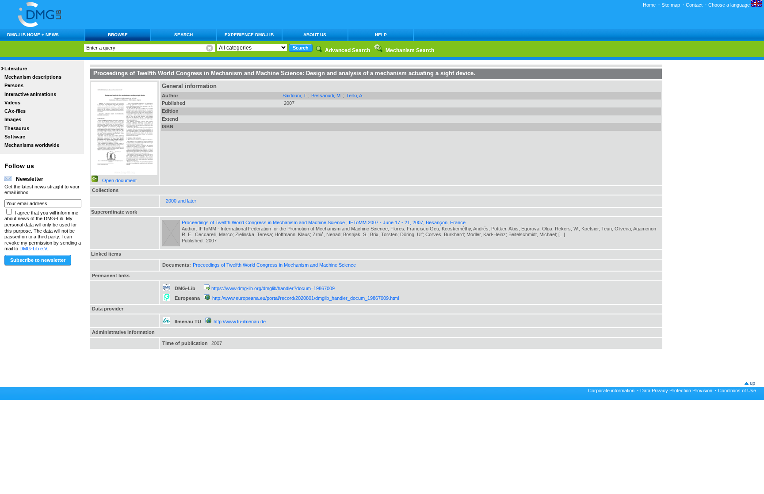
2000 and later (181, 200)
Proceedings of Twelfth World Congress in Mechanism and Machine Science (274, 265)
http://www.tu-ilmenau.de (240, 321)
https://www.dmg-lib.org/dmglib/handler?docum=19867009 (273, 288)
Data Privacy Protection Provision (676, 390)
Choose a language (729, 5)
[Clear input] (209, 48)
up (752, 383)
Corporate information (611, 390)
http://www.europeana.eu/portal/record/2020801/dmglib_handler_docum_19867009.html (305, 298)
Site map (670, 5)
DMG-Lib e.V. (33, 248)
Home (649, 5)
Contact (694, 5)
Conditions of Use (737, 390)
